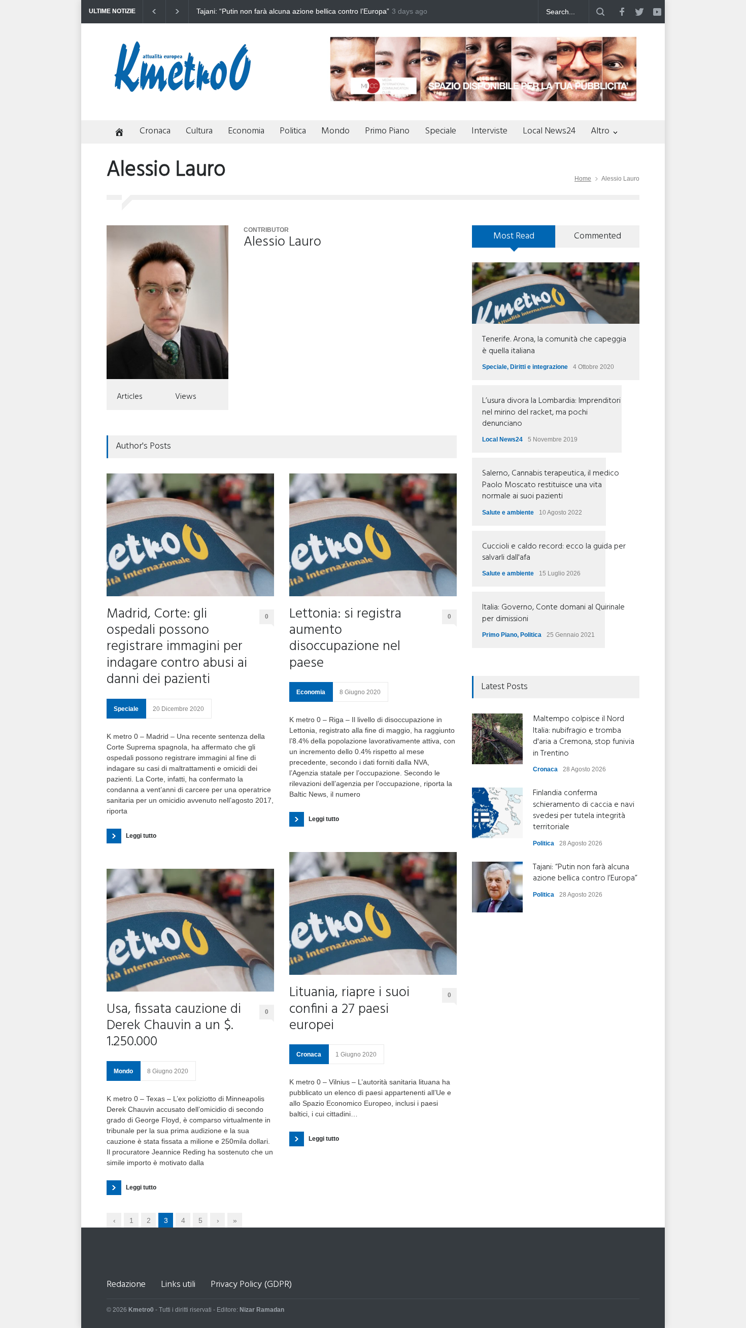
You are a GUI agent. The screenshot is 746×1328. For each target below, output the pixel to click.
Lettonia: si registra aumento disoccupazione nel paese (345, 639)
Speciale (440, 131)
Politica (293, 131)
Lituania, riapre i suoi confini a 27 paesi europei (349, 1009)
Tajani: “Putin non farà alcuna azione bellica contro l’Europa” (585, 873)
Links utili (178, 1284)
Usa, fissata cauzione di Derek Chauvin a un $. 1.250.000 (174, 1026)
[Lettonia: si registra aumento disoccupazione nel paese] (373, 534)
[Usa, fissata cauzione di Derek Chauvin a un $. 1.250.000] (190, 930)
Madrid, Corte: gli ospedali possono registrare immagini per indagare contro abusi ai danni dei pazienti (177, 647)
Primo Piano (387, 131)
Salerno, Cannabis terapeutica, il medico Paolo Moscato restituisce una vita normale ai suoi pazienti (550, 485)
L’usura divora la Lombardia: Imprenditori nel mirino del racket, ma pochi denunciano (551, 412)
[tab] (514, 240)
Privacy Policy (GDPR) (251, 1284)
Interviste (489, 131)
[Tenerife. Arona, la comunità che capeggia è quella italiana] (555, 293)
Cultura (199, 131)
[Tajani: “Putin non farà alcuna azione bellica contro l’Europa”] (497, 887)
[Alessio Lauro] (167, 302)
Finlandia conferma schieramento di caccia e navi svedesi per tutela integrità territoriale (583, 810)
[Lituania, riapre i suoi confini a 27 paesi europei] (373, 913)
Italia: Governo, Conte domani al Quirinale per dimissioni (553, 613)
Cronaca (155, 131)
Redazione (126, 1284)
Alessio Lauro (282, 242)
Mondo (335, 131)
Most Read (513, 236)
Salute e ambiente (508, 512)
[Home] (115, 133)
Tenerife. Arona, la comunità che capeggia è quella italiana (554, 345)
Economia (246, 131)
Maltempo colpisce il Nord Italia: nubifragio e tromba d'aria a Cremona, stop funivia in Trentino (329, 12)
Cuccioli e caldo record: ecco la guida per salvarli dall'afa (554, 552)
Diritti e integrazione (539, 366)
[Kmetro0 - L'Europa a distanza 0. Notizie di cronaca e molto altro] (183, 87)
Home (582, 178)
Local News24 (549, 131)
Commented (597, 236)
